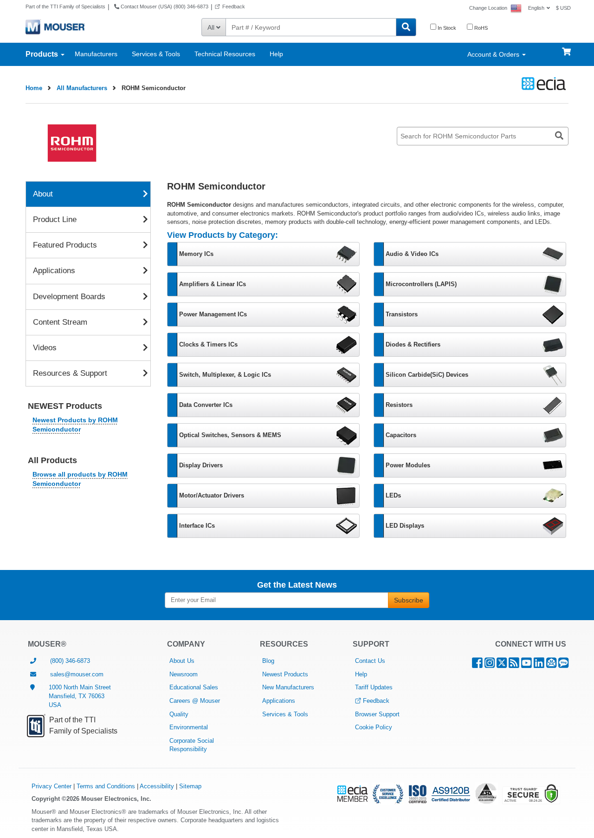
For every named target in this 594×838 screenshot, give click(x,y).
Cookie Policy (373, 727)
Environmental (188, 727)
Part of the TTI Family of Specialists (65, 6)
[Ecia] (542, 84)
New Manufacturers (288, 687)
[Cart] (566, 47)
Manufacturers (96, 54)
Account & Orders (494, 54)
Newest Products (285, 674)
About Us (181, 660)
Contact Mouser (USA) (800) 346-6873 (163, 6)
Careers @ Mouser (194, 700)
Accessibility (157, 786)
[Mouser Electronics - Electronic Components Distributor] (55, 26)
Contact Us (370, 660)
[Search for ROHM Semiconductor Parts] (559, 136)
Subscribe (408, 600)
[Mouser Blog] (563, 664)
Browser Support (377, 714)
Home (34, 88)
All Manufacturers (82, 88)
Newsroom (183, 674)
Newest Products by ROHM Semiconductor (75, 424)
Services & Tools (156, 54)
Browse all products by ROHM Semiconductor (80, 479)
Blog (268, 660)
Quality (178, 714)
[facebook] (477, 664)
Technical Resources (224, 54)
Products (43, 54)
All (211, 27)
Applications (278, 700)
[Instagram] (489, 664)
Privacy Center (51, 786)
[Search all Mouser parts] (406, 27)
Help (276, 54)
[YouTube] (526, 664)
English (536, 8)
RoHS (480, 28)
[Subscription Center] (551, 664)
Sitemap (190, 786)
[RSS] (514, 664)
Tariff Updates (374, 687)
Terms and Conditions (106, 786)
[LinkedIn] (539, 664)
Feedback (233, 6)
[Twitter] (502, 664)
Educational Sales (193, 687)
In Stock (446, 28)
